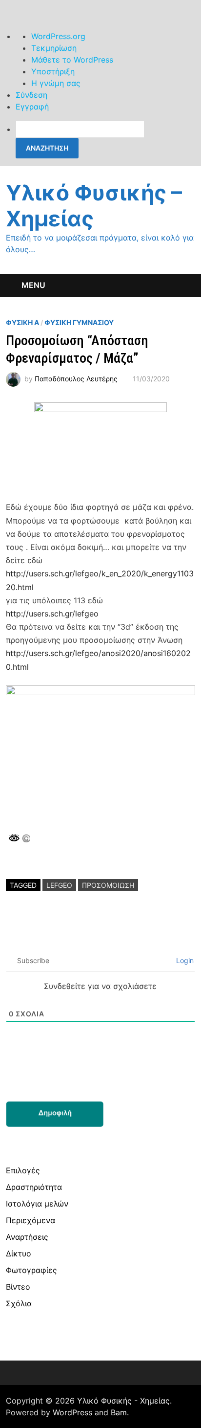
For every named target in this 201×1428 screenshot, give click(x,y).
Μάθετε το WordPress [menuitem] (72, 60)
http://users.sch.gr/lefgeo (52, 613)
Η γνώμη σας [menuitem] (55, 83)
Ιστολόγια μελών (37, 1203)
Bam (119, 1412)
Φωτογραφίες (31, 1270)
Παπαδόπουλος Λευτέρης (76, 378)
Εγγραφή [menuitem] (32, 106)
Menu (33, 285)
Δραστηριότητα (34, 1187)
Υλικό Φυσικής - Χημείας (123, 1401)
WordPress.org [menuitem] (58, 36)
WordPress (72, 1412)
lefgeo (59, 885)
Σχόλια (19, 1303)
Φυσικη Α (22, 322)
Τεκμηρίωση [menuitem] (54, 48)
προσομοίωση (108, 885)
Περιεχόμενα (30, 1220)
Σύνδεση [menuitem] (31, 95)
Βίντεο (18, 1287)
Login (184, 960)
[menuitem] (108, 139)
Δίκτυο (18, 1253)
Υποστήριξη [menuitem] (53, 71)
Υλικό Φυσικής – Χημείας (94, 205)
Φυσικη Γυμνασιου (79, 322)
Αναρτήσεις (27, 1237)
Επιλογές (23, 1170)
